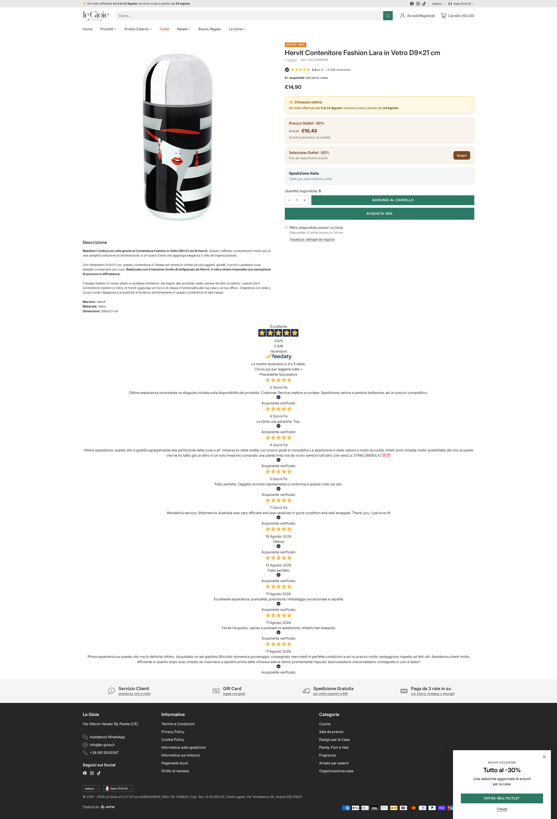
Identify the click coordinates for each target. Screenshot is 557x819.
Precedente (269, 374)
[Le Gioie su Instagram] (418, 4)
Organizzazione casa (336, 771)
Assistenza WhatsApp (107, 737)
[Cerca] (388, 15)
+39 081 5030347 (104, 752)
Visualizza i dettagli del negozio (312, 239)
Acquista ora (379, 214)
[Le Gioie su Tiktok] (424, 4)
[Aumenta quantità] (305, 200)
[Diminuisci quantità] (289, 200)
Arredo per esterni (334, 763)
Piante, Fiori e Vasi (334, 747)
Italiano (437, 3)
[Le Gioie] (96, 16)
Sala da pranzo (331, 732)
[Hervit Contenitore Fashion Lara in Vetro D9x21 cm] (177, 137)
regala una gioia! (234, 693)
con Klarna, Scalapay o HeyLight (433, 693)
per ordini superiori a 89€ (330, 693)
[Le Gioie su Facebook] (412, 4)
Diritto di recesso (175, 771)
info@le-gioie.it (102, 745)
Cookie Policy (172, 739)
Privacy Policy (173, 732)
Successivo (288, 374)
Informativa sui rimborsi (180, 755)
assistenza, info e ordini (135, 693)
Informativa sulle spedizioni (183, 747)
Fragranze (327, 755)
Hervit (292, 60)
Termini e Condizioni (178, 724)
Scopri (462, 155)
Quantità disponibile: (303, 191)
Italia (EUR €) (462, 3)
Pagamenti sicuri (174, 763)
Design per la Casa (334, 739)
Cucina (325, 724)
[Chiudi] (544, 757)
